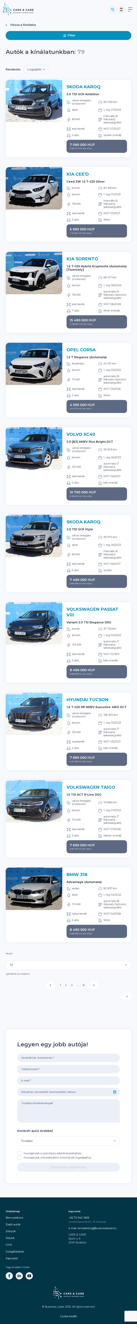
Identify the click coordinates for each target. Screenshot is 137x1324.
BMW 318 (77, 874)
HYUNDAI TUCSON (87, 699)
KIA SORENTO (82, 258)
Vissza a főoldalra (23, 25)
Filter (71, 35)
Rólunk (10, 1238)
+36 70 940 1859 (78, 1217)
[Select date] (115, 1092)
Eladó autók (13, 1224)
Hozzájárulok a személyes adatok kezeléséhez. (53, 1153)
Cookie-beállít (68, 1316)
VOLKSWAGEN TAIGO (91, 787)
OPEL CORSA (81, 349)
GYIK (9, 1244)
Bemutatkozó (14, 1217)
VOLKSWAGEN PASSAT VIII (92, 612)
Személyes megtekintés (68, 1167)
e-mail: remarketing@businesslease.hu (92, 1228)
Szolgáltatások (15, 1251)
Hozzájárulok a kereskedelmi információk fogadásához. (58, 1157)
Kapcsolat (12, 1258)
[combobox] (63, 1092)
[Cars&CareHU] (9, 1275)
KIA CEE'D (78, 174)
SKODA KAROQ (83, 86)
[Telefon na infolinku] (112, 9)
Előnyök (11, 1231)
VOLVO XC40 (81, 434)
